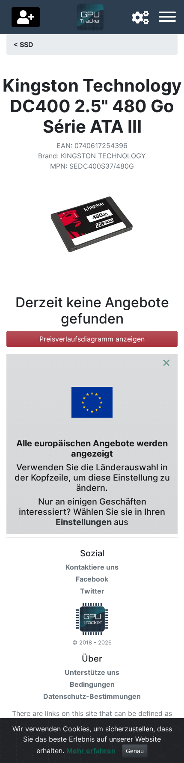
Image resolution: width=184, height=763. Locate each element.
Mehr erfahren (91, 750)
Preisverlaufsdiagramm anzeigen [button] (92, 339)
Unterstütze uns (92, 672)
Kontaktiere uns (92, 567)
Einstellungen (84, 522)
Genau (135, 750)
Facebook (92, 579)
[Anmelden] (26, 17)
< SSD (23, 44)
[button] (140, 18)
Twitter (92, 591)
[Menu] (167, 18)
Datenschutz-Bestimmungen (92, 696)
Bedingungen (92, 684)
